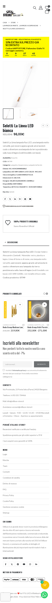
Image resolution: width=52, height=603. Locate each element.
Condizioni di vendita (11, 478)
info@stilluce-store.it (15, 401)
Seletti (12, 192)
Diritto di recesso (10, 483)
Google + (20, 199)
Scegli (19, 304)
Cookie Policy (8, 501)
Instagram (30, 564)
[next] (47, 126)
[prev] (43, 126)
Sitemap (6, 513)
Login (5, 454)
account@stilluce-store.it (22, 407)
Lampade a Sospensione (19, 165)
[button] (5, 6)
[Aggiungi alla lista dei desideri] (23, 325)
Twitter (11, 564)
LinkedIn (15, 199)
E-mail (30, 199)
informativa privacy (19, 370)
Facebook (5, 199)
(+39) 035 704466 (18, 395)
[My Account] (40, 8)
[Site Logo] (13, 13)
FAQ (4, 489)
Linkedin (36, 564)
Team (5, 466)
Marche (6, 460)
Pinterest (25, 199)
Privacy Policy (8, 495)
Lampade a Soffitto (34, 325)
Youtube (23, 564)
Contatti (6, 472)
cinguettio (10, 199)
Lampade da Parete (35, 165)
